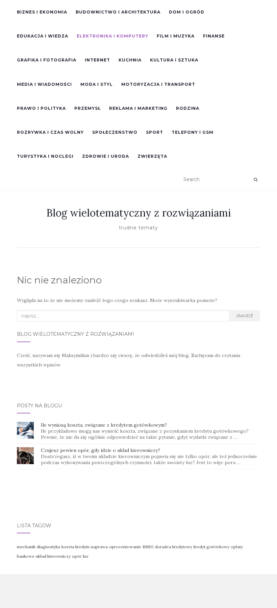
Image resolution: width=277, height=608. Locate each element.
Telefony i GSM (192, 132)
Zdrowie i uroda (105, 156)
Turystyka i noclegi (45, 156)
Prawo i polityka (41, 108)
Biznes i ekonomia (42, 12)
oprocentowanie (125, 546)
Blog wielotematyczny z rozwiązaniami (138, 213)
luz (86, 556)
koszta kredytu (75, 546)
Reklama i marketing (138, 108)
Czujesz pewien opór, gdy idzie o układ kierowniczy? (100, 450)
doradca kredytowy (173, 546)
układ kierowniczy (53, 556)
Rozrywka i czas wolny (50, 132)
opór (76, 556)
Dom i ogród (186, 12)
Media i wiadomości (44, 84)
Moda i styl (96, 84)
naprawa (99, 546)
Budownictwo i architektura (118, 12)
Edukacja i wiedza (42, 36)
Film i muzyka (176, 36)
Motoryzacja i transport (158, 84)
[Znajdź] (255, 180)
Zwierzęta (152, 156)
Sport (154, 132)
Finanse (214, 36)
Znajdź (244, 315)
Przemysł (87, 108)
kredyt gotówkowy (211, 546)
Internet (97, 59)
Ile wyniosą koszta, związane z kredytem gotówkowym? (104, 425)
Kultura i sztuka (174, 59)
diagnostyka (48, 546)
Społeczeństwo (114, 132)
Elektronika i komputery (112, 36)
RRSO (148, 546)
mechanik (26, 546)
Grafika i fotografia (46, 59)
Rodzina (187, 108)
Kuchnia (130, 59)
